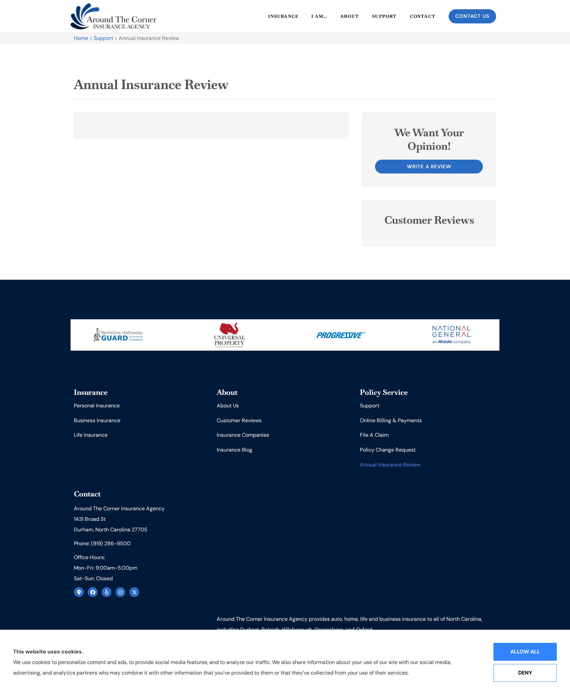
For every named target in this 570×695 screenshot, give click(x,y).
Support (384, 16)
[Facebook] (93, 592)
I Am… (319, 16)
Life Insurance (91, 434)
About (349, 16)
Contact (422, 16)
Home (81, 38)
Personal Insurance (97, 405)
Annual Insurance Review (390, 464)
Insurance (283, 16)
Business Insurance (97, 420)
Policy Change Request (388, 449)
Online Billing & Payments (391, 420)
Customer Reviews (239, 420)
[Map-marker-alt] (79, 592)
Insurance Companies (243, 434)
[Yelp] (106, 592)
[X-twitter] (134, 592)
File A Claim (374, 434)
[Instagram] (120, 592)
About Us (228, 405)
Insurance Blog (234, 449)
